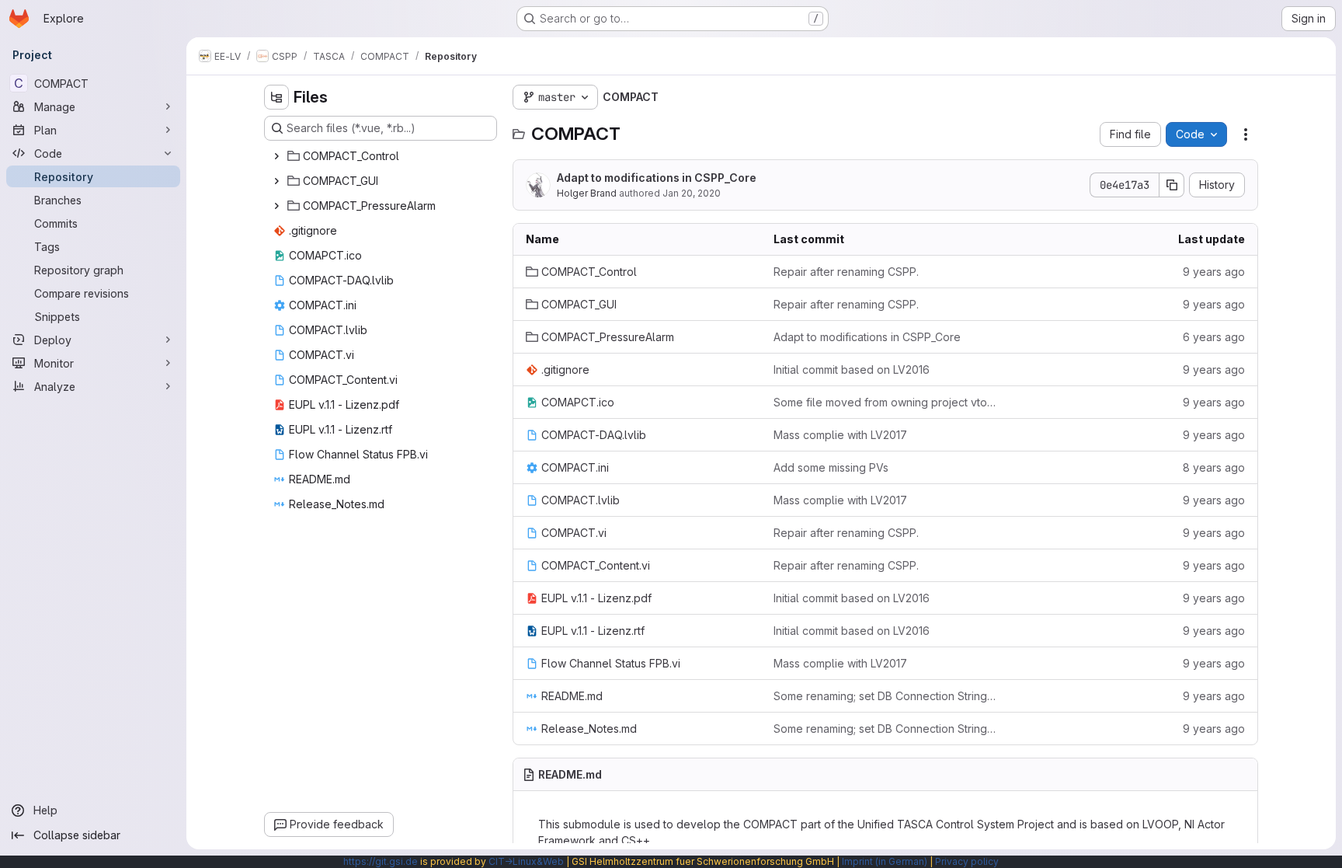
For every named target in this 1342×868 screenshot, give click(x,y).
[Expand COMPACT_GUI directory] (276, 181)
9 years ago (1214, 271)
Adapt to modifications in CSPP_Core (656, 177)
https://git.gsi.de (380, 861)
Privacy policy (967, 861)
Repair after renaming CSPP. (846, 271)
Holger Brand (587, 193)
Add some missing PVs (831, 467)
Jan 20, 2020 (691, 193)
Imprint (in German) (884, 861)
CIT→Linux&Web (526, 861)
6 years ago (1214, 336)
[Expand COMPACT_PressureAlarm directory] (276, 206)
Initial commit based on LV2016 (852, 369)
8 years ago (1214, 467)
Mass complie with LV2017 (840, 434)
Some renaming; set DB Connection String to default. (885, 695)
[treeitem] (382, 156)
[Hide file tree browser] (276, 97)
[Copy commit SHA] (1171, 185)
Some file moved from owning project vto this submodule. (885, 402)
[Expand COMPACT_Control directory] (276, 156)
